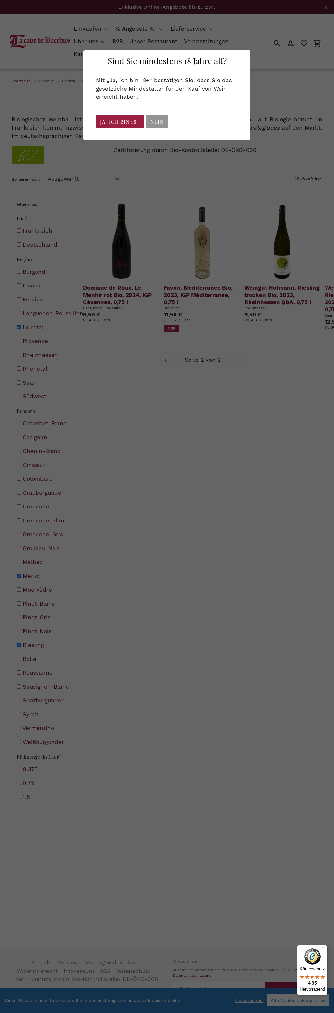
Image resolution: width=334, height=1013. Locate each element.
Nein (157, 121)
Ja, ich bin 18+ (120, 121)
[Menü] (323, 949)
